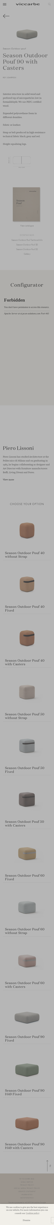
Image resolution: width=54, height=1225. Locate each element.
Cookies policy (32, 1213)
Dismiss (26, 1220)
